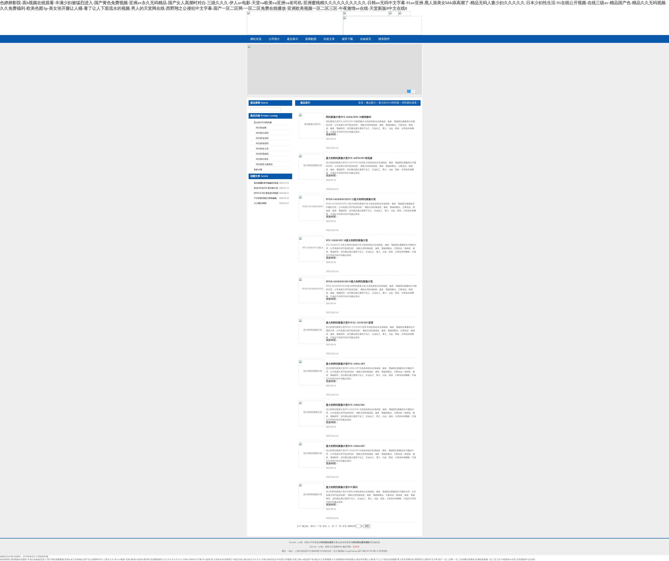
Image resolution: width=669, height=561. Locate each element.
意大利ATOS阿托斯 (263, 122)
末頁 (344, 526)
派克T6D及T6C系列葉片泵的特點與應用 (266, 188)
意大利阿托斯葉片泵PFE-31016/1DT (345, 446)
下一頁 (338, 526)
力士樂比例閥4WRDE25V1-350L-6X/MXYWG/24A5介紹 (264, 203)
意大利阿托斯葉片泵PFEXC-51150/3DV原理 (349, 322)
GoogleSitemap (350, 551)
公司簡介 (274, 38)
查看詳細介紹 (332, 148)
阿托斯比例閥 (262, 133)
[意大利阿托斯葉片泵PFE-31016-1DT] (311, 372)
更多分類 (258, 169)
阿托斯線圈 (261, 128)
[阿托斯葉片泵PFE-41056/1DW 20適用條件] (311, 125)
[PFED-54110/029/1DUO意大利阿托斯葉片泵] (311, 289)
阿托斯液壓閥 (262, 143)
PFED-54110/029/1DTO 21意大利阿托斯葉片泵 (351, 199)
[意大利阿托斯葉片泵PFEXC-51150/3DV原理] (311, 331)
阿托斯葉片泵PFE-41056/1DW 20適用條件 (348, 117)
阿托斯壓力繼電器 (264, 164)
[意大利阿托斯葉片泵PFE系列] (311, 495)
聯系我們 (384, 38)
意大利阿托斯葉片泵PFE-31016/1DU (345, 405)
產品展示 (292, 38)
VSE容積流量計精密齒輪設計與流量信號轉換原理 (265, 198)
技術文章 (329, 38)
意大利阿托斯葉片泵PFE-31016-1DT (345, 363)
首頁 (360, 102)
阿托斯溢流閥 (262, 138)
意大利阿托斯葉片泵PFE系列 (341, 487)
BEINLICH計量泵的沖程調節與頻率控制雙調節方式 (266, 193)
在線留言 (365, 38)
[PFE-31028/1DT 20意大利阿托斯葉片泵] (311, 248)
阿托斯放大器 (262, 148)
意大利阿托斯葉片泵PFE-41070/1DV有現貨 (349, 158)
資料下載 (347, 38)
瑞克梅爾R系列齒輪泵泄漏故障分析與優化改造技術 (266, 183)
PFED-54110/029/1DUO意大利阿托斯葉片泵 (349, 281)
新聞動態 (310, 38)
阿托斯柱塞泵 (262, 159)
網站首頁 (256, 38)
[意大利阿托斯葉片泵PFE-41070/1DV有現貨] (311, 166)
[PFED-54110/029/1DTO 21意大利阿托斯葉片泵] (311, 207)
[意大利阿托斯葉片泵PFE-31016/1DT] (311, 454)
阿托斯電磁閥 (262, 154)
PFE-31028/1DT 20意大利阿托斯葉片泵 (347, 240)
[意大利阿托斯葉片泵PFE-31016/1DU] (311, 413)
